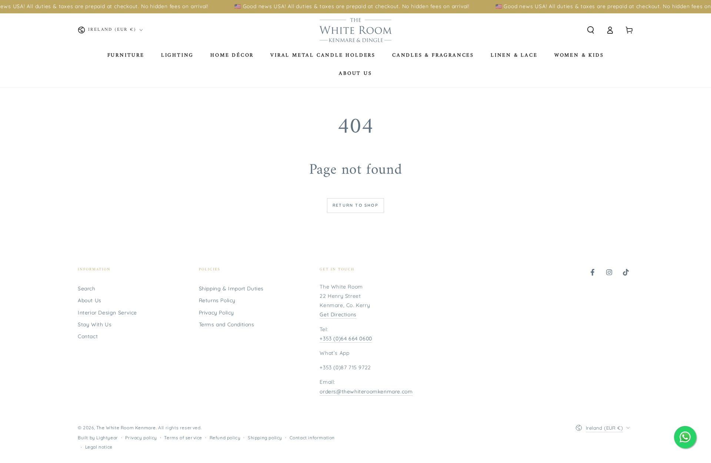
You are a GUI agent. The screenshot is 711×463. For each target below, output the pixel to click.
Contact (88, 336)
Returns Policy (217, 300)
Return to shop (355, 205)
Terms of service (183, 437)
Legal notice (99, 447)
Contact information (312, 437)
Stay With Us (94, 324)
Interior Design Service (107, 312)
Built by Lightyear (98, 437)
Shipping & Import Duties (231, 288)
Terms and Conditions (226, 324)
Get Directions (338, 314)
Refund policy (225, 437)
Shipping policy (265, 437)
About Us (89, 300)
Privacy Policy (216, 312)
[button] (590, 30)
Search (87, 288)
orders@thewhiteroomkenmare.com (366, 391)
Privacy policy (141, 437)
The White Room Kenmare (126, 427)
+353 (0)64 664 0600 (346, 338)
